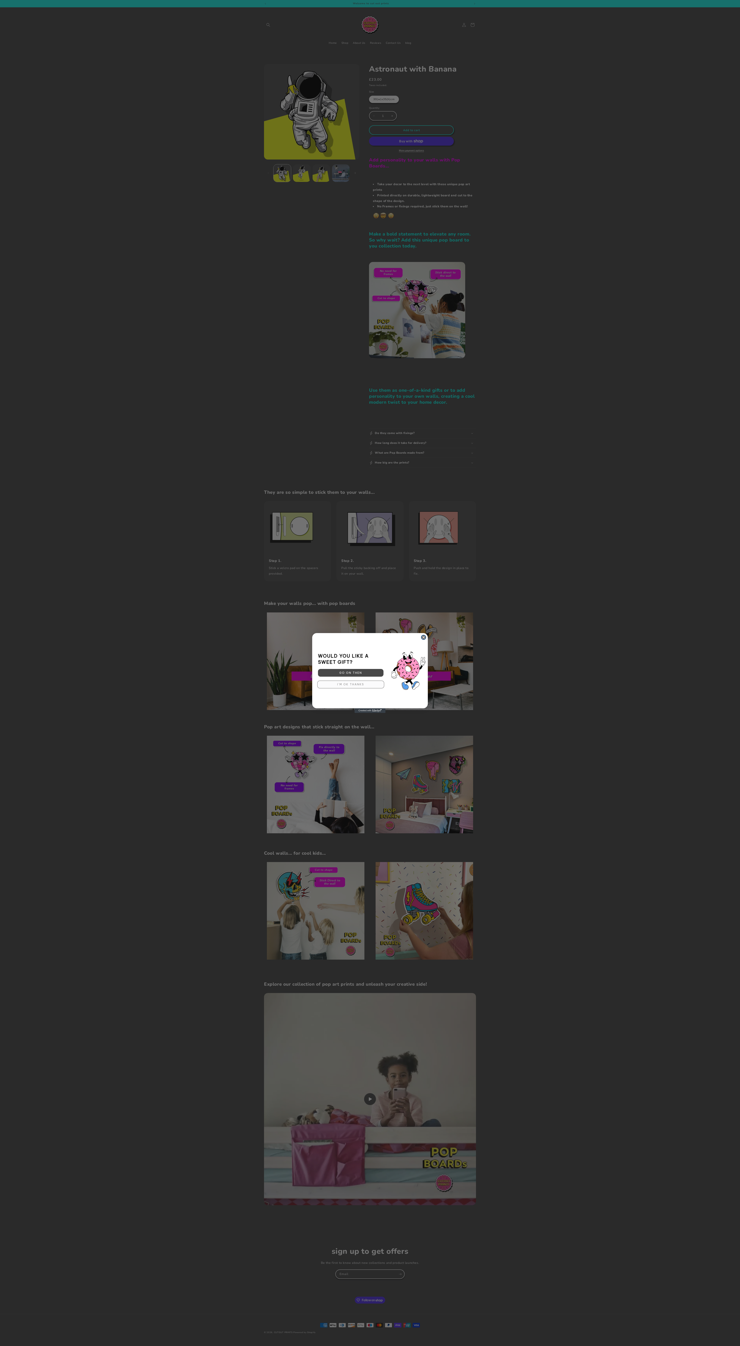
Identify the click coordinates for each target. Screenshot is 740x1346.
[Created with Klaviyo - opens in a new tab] (370, 710)
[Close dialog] (423, 637)
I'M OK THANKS (350, 684)
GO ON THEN (350, 673)
